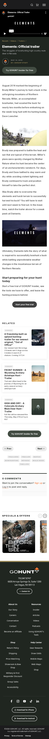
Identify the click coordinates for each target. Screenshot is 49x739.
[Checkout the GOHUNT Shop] (37, 5)
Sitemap (28, 736)
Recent (5, 41)
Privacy (6, 736)
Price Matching (13, 658)
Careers (12, 615)
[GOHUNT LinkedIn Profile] (37, 701)
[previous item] (40, 516)
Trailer (26, 457)
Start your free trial (25, 304)
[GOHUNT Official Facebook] (11, 701)
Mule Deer (38, 460)
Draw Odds (36, 653)
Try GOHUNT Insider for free (19, 70)
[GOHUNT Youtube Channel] (24, 701)
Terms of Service (17, 736)
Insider (36, 609)
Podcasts (36, 626)
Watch (36, 457)
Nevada (26, 460)
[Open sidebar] (44, 4)
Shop (12, 642)
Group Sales (12, 681)
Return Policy (13, 648)
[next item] (45, 516)
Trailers (21, 41)
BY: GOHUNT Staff (19, 63)
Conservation (13, 620)
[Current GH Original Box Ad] (18, 536)
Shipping (13, 653)
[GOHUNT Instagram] (18, 701)
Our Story (12, 609)
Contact (12, 626)
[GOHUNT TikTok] (31, 701)
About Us (12, 604)
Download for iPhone (25, 710)
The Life (24, 464)
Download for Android (26, 718)
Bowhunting (11, 460)
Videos (13, 41)
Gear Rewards (36, 648)
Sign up (38, 483)
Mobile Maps (36, 658)
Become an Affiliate (13, 631)
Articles (36, 615)
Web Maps (36, 664)
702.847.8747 (24, 578)
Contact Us (26, 591)
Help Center (36, 642)
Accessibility (12, 687)
